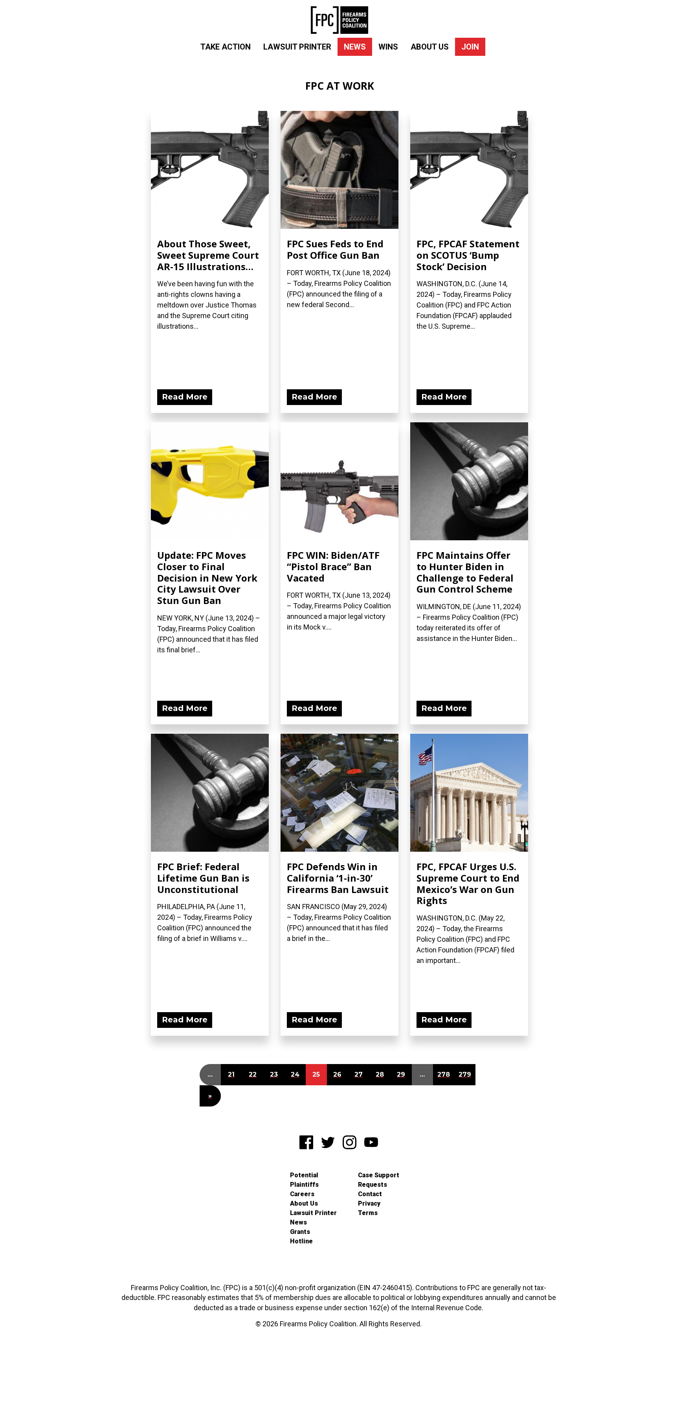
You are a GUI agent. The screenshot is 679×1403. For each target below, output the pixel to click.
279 (465, 1074)
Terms (368, 1213)
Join (470, 47)
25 (316, 1074)
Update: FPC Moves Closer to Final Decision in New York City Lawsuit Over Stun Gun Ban (207, 578)
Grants (300, 1231)
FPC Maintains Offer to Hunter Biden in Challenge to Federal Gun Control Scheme (465, 572)
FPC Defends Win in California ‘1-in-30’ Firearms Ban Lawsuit (338, 878)
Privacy (369, 1203)
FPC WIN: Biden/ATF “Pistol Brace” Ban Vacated (333, 566)
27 (358, 1074)
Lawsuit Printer (297, 47)
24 (295, 1074)
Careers (302, 1194)
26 (337, 1074)
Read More (184, 396)
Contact (370, 1194)
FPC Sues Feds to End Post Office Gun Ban (335, 249)
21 (231, 1074)
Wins (388, 47)
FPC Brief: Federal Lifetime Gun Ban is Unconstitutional (203, 878)
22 (253, 1074)
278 (443, 1074)
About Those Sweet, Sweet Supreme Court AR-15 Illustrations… (208, 255)
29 (401, 1074)
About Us (430, 47)
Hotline (301, 1241)
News (355, 47)
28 (380, 1074)
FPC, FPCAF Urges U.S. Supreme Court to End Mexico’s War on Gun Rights (468, 883)
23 (274, 1074)
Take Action (225, 47)
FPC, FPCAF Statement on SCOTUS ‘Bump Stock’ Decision (468, 255)
